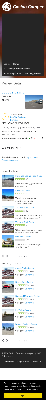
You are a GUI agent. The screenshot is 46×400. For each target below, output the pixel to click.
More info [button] (36, 389)
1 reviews (14, 120)
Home (16, 64)
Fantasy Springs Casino (26, 324)
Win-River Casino (23, 236)
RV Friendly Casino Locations (17, 68)
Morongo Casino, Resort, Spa (28, 176)
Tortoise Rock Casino (25, 207)
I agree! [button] (23, 396)
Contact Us (9, 361)
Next (6, 256)
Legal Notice (23, 361)
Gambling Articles (33, 73)
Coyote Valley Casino (24, 268)
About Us (37, 361)
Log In (7, 64)
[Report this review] (43, 138)
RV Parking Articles (12, 73)
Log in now (31, 157)
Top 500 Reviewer (18, 117)
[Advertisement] (23, 37)
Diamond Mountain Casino (27, 296)
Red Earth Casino (23, 190)
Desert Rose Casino (24, 282)
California (29, 274)
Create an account (10, 160)
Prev (3, 256)
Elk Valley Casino (23, 310)
